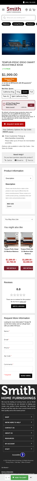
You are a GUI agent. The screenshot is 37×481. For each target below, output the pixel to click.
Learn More (6, 85)
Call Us (9, 160)
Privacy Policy (10, 462)
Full (31, 92)
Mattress (6, 24)
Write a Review (18, 306)
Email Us (20, 160)
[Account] (30, 9)
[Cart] (33, 9)
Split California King (19, 96)
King (18, 92)
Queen (25, 92)
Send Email (26, 376)
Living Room (18, 24)
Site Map (17, 462)
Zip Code (7, 356)
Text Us (30, 160)
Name (6, 331)
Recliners (30, 24)
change (10, 132)
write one (23, 301)
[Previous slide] (6, 246)
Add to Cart (21, 477)
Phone (7, 348)
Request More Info (15, 124)
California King (8, 92)
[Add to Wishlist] (30, 477)
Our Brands (5, 467)
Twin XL (6, 96)
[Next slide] (30, 246)
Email (6, 340)
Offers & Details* (26, 462)
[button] (3, 10)
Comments (8, 364)
